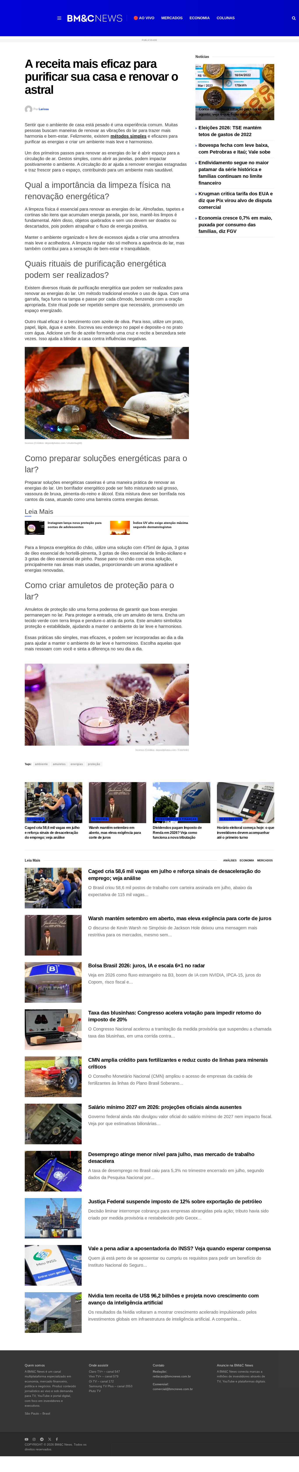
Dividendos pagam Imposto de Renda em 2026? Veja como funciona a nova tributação (177, 832)
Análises (230, 860)
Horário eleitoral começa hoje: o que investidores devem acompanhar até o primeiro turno (245, 832)
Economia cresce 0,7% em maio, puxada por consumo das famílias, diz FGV (235, 224)
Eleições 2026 (230, 819)
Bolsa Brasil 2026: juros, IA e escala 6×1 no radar (146, 965)
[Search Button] (294, 18)
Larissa (44, 109)
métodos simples (128, 136)
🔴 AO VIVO (144, 18)
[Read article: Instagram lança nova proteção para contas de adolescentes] (34, 528)
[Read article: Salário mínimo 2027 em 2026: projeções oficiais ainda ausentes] (53, 1124)
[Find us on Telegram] (42, 1439)
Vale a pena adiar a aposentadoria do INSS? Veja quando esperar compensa (179, 1248)
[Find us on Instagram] (34, 1439)
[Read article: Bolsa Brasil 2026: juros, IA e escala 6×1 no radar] (53, 982)
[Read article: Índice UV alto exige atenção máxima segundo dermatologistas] (120, 528)
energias (77, 764)
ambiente (41, 764)
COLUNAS (226, 18)
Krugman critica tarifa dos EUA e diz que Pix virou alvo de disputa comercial (236, 200)
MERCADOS (172, 18)
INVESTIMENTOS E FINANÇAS (176, 819)
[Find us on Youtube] (26, 1439)
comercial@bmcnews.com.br (173, 1389)
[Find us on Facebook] (57, 1439)
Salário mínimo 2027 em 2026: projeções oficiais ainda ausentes (164, 1107)
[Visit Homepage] (94, 18)
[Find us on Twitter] (49, 1439)
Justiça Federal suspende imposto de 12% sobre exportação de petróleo (175, 1201)
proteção (94, 764)
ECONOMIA (200, 18)
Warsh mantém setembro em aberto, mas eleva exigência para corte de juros (115, 832)
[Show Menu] (59, 18)
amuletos (59, 764)
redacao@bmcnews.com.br (172, 1376)
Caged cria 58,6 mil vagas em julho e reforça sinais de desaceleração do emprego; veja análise (52, 832)
